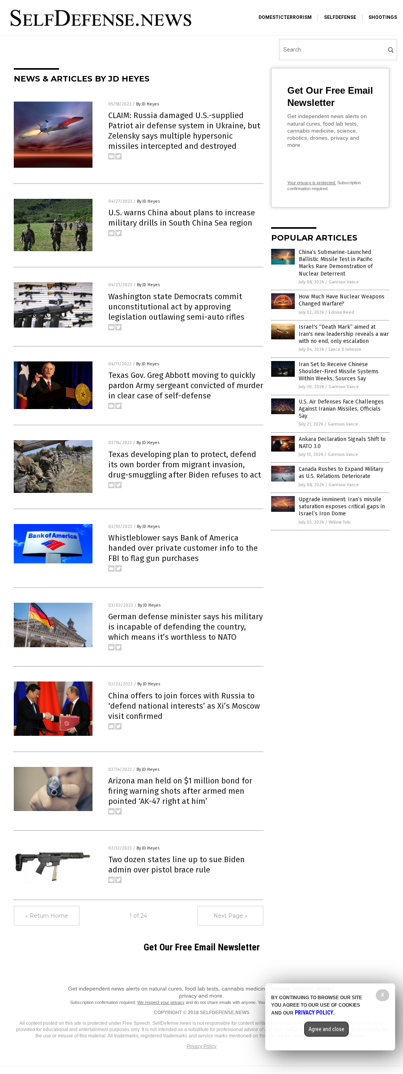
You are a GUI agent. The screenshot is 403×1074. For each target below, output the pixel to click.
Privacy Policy (201, 1046)
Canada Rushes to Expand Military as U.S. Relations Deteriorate (341, 473)
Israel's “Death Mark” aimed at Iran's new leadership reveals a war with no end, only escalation (344, 334)
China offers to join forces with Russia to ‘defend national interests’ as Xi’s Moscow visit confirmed (184, 706)
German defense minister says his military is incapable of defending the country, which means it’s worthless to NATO (185, 627)
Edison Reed (341, 312)
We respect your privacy (161, 1002)
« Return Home (46, 915)
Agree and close (326, 1029)
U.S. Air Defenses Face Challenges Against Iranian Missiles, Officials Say (341, 408)
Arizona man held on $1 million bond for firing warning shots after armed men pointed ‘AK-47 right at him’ (180, 791)
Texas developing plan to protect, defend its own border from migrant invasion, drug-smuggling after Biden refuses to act (184, 465)
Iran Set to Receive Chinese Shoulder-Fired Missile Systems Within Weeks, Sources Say (339, 371)
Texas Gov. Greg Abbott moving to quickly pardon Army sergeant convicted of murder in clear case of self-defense (185, 385)
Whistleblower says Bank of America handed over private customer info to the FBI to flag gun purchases (183, 548)
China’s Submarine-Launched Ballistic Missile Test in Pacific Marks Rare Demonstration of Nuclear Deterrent (336, 263)
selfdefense (340, 17)
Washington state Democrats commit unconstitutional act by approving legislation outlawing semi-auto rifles (176, 307)
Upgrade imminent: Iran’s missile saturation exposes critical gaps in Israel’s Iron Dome (342, 506)
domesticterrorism (285, 17)
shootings (382, 17)
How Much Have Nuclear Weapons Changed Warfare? (342, 300)
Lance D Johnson (345, 349)
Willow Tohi (340, 522)
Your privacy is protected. (311, 182)
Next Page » (230, 915)
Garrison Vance (344, 282)
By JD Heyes (147, 104)
